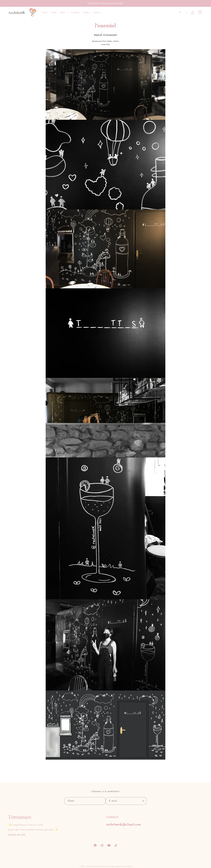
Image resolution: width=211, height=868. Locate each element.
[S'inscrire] (143, 801)
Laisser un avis (16, 834)
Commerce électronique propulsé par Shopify (113, 866)
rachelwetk (90, 866)
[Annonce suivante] (201, 3)
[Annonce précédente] (9, 3)
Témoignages (19, 816)
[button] (64, 12)
